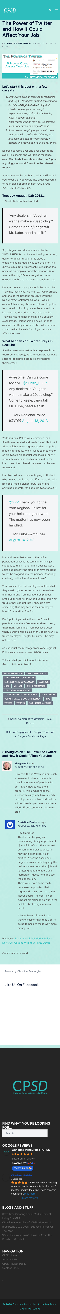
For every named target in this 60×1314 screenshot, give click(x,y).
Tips (48, 699)
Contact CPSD (10, 1267)
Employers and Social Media (19, 682)
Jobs (6, 686)
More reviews (30, 1197)
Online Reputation (36, 686)
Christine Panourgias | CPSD (31, 1149)
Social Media (48, 694)
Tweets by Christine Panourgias (23, 971)
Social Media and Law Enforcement (23, 699)
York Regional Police (40, 703)
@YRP (14, 502)
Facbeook (43, 682)
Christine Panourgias (18, 43)
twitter (20, 703)
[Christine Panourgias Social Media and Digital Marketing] (10, 9)
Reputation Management (17, 690)
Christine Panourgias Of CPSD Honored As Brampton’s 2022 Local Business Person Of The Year (27, 1226)
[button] (50, 10)
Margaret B (21, 763)
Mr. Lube (18, 686)
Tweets (8, 703)
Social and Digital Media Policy (20, 694)
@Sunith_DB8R (35, 383)
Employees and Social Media (19, 677)
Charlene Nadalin (21, 1175)
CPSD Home (9, 1255)
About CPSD (9, 1259)
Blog (5, 46)
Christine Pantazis (36, 673)
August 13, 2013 (35, 421)
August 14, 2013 (21, 540)
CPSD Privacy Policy (14, 1263)
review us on (21, 1167)
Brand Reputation (13, 673)
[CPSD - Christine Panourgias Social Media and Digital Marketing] (30, 1085)
